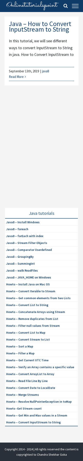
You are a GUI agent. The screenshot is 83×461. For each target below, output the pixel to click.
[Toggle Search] (66, 6)
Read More (16, 77)
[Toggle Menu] (75, 6)
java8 (45, 71)
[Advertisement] (41, 152)
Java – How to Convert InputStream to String (40, 26)
